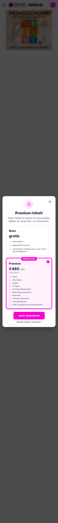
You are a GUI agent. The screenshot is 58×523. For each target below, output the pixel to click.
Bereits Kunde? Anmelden (29, 322)
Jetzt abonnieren (29, 315)
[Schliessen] (50, 202)
